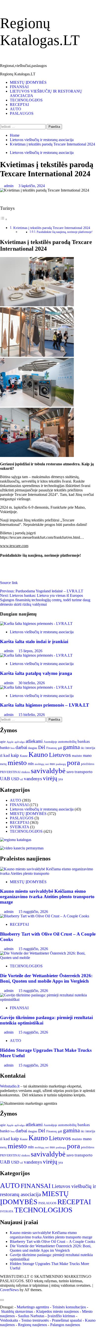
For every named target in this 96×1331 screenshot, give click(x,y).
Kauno (38, 754)
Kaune (24, 756)
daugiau (32, 748)
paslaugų (61, 764)
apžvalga (20, 741)
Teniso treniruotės (35, 1320)
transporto (84, 771)
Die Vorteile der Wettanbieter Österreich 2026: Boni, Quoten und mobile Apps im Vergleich (46, 978)
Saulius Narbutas (31, 1316)
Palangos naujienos (65, 1325)
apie (3, 742)
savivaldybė (48, 771)
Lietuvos (60, 754)
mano (87, 755)
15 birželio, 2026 (31, 715)
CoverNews (9, 1290)
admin (9, 186)
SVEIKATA (19, 827)
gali (60, 748)
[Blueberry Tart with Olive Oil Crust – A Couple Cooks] (44, 916)
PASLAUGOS (21, 113)
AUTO (15, 109)
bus (13, 748)
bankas (84, 741)
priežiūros (87, 764)
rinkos (25, 772)
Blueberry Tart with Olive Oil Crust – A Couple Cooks (52, 1241)
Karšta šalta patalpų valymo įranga (36, 673)
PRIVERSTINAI (10, 772)
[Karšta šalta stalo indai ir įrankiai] (36, 623)
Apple (10, 741)
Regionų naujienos (32, 1325)
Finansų (51, 748)
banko (5, 748)
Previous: (41, 591)
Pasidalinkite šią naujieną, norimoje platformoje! (65, 232)
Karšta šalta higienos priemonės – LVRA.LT (44, 705)
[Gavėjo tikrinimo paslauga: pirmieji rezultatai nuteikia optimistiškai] (48, 999)
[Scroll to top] (1, 1294)
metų (3, 764)
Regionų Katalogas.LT (17, 74)
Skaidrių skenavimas (17, 1311)
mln (31, 764)
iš (1, 756)
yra (60, 779)
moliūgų (39, 764)
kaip (15, 755)
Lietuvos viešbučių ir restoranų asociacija (42, 152)
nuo (52, 764)
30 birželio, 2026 (31, 683)
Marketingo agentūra (33, 1307)
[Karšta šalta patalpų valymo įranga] (36, 655)
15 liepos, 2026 (30, 651)
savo (70, 772)
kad (6, 755)
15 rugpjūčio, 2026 (33, 911)
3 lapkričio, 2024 (31, 186)
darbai (21, 747)
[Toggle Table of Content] (3, 219)
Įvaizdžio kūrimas (61, 1316)
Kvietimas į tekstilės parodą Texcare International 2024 (51, 228)
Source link (9, 583)
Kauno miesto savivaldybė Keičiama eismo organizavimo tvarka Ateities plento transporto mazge (47, 897)
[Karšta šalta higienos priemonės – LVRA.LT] (36, 687)
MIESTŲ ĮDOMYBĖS (28, 82)
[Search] (1, 122)
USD (15, 779)
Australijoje (50, 742)
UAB (5, 778)
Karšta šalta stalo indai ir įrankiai (34, 641)
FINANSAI (19, 87)
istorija (90, 748)
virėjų (50, 778)
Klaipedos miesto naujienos (57, 1311)
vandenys (33, 778)
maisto (77, 756)
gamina (71, 747)
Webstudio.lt (9, 1086)
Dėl (41, 747)
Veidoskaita (9, 1320)
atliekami (34, 741)
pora (73, 762)
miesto (17, 762)
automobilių (67, 742)
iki (82, 748)
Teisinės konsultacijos (69, 1307)
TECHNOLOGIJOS (26, 100)
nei (47, 764)
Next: (45, 599)
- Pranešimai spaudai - (67, 1320)
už (21, 779)
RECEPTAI (19, 104)
